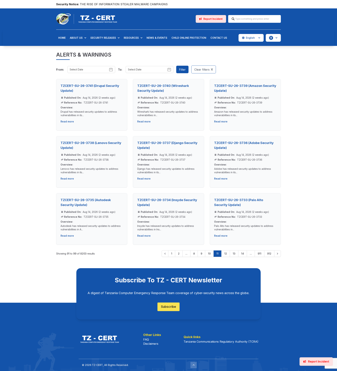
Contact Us (218, 37)
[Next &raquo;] (277, 253)
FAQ (146, 339)
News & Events (157, 37)
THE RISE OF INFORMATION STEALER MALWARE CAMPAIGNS (124, 4)
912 (269, 253)
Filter (182, 69)
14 (242, 253)
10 (209, 253)
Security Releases (103, 37)
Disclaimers (150, 343)
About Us (76, 37)
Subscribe (168, 306)
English (250, 37)
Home (62, 37)
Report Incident (213, 18)
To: (120, 69)
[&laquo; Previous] (165, 253)
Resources (131, 37)
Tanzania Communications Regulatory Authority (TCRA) (221, 341)
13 (234, 253)
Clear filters (202, 69)
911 (259, 253)
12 (225, 253)
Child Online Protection (188, 37)
